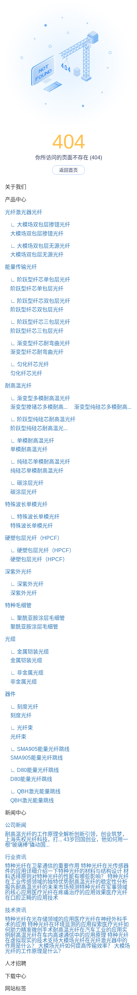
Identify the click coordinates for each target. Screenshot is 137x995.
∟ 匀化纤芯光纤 (27, 364)
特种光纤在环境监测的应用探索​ (65, 924)
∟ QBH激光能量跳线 (33, 791)
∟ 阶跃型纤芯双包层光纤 (37, 301)
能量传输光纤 (21, 267)
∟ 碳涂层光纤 (24, 483)
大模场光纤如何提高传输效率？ (75, 946)
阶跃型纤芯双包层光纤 (34, 309)
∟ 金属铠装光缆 (27, 652)
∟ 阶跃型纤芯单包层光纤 (37, 279)
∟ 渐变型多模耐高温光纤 (37, 398)
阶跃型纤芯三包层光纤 (34, 331)
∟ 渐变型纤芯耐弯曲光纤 (37, 343)
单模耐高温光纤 (26, 449)
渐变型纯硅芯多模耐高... (100, 407)
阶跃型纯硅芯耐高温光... (36, 428)
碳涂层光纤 (21, 492)
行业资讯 (15, 857)
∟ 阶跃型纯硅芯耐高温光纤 (40, 419)
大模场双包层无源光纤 (34, 254)
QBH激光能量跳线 (29, 800)
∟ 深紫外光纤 (24, 584)
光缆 (10, 639)
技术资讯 (15, 910)
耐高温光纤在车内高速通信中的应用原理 (58, 935)
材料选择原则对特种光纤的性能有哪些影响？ (67, 873)
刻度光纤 (18, 715)
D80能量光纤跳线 (28, 779)
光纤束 (15, 737)
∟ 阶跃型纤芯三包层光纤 (37, 322)
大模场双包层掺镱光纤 (34, 233)
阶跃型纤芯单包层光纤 (34, 288)
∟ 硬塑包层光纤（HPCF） (39, 550)
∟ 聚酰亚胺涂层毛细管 (35, 618)
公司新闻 (15, 825)
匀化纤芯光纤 (23, 373)
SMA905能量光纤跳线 (34, 758)
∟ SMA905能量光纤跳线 (37, 749)
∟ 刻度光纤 (21, 707)
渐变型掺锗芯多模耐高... (36, 407)
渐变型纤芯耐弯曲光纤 (34, 352)
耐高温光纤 (18, 385)
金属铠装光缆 (23, 660)
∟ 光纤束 (19, 728)
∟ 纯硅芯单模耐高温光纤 (37, 461)
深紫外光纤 (18, 572)
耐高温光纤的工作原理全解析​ (39, 834)
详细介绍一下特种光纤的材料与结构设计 (74, 871)
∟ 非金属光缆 (24, 673)
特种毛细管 (18, 605)
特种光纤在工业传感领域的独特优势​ (67, 879)
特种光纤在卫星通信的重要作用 (42, 866)
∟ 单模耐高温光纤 (29, 440)
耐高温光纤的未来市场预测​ (47, 887)
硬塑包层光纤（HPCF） (34, 538)
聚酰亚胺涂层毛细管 (31, 627)
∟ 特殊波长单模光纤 (32, 517)
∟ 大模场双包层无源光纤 (37, 246)
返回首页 (68, 170)
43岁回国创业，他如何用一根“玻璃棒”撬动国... (66, 842)
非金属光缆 (21, 682)
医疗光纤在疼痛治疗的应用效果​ (69, 892)
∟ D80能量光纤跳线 (32, 770)
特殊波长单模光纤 (26, 504)
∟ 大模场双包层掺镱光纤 (37, 224)
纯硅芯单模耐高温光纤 (34, 470)
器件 (10, 694)
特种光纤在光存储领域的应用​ (39, 919)
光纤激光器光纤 (23, 212)
